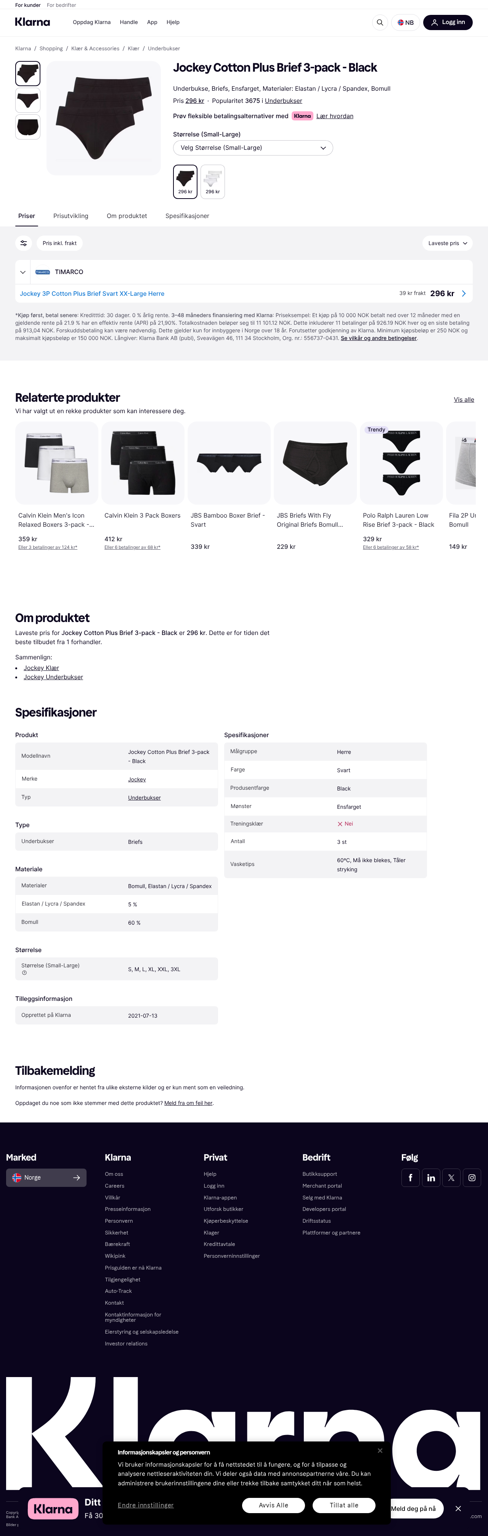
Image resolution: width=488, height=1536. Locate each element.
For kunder (28, 5)
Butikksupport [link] (320, 1174)
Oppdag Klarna (92, 22)
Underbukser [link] (164, 49)
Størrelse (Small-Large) (207, 134)
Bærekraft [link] (117, 1244)
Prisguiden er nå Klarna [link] (133, 1268)
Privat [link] (215, 1157)
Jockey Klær (41, 668)
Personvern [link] (119, 1221)
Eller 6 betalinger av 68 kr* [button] (132, 547)
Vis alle (464, 399)
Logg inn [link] (214, 1186)
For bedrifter (61, 5)
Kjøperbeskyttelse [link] (226, 1221)
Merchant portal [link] (322, 1186)
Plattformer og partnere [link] (332, 1233)
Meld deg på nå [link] (413, 1508)
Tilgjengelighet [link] (122, 1279)
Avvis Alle (274, 1505)
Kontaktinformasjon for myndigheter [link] (133, 1318)
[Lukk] (380, 1450)
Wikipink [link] (115, 1256)
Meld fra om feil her (188, 1103)
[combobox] (253, 148)
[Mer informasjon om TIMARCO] (22, 272)
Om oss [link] (114, 1174)
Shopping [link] (51, 49)
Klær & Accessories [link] (95, 49)
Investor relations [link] (126, 1343)
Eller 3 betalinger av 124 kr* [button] (47, 547)
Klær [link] (134, 49)
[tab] (26, 215)
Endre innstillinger (146, 1505)
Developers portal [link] (324, 1209)
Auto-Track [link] (118, 1291)
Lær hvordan (334, 116)
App (152, 22)
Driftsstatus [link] (317, 1221)
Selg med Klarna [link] (322, 1197)
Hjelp (173, 22)
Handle (129, 22)
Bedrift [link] (317, 1157)
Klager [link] (211, 1233)
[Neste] (462, 486)
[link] (410, 1178)
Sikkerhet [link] (116, 1233)
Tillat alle (344, 1505)
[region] (247, 1483)
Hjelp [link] (210, 1174)
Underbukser (283, 100)
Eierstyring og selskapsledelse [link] (141, 1332)
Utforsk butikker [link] (223, 1209)
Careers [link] (114, 1186)
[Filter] (23, 243)
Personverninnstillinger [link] (232, 1256)
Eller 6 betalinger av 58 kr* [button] (391, 547)
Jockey (137, 779)
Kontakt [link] (114, 1303)
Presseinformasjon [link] (128, 1209)
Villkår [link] (112, 1197)
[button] (405, 22)
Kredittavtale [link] (219, 1244)
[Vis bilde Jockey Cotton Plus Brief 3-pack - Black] (27, 73)
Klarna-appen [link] (220, 1197)
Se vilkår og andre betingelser (379, 338)
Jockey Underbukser (53, 677)
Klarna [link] (23, 49)
